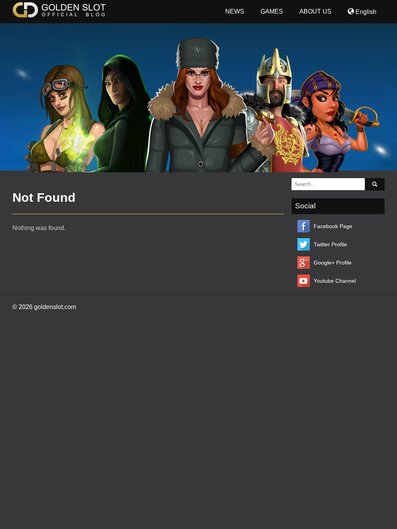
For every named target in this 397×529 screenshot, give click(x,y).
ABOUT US (315, 11)
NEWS (234, 11)
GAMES (272, 11)
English (365, 12)
